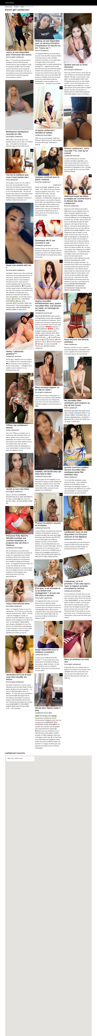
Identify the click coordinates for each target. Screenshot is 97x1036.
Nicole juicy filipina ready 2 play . (48, 709)
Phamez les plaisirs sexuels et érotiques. (48, 524)
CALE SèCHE (9, 3)
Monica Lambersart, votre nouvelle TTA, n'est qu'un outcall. (76, 150)
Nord (22, 6)
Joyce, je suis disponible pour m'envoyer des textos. (19, 53)
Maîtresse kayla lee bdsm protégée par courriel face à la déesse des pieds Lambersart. (77, 199)
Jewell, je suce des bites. (17, 489)
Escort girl (8, 6)
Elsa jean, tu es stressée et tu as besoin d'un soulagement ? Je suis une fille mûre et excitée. (47, 592)
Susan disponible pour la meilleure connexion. (46, 650)
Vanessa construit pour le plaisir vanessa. (47, 178)
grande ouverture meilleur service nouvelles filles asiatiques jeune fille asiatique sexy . (76, 471)
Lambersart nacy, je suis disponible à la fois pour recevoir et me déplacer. (75, 534)
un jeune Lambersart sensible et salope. (44, 131)
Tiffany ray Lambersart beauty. (17, 426)
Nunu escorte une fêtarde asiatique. (76, 340)
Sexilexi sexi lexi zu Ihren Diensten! (75, 65)
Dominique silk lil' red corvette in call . (45, 241)
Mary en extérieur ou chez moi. (76, 660)
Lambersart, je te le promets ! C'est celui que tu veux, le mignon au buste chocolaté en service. (77, 585)
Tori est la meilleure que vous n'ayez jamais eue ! (17, 176)
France (16, 6)
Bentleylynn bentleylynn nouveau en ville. (17, 132)
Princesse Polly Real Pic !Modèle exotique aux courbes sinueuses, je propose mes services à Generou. (17, 540)
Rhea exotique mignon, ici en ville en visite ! (47, 388)
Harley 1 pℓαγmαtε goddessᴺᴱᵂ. (14, 352)
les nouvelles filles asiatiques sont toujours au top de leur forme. (77, 402)
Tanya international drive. (18, 603)
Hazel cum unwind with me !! (18, 266)
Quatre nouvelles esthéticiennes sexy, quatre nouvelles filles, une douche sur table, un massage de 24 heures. (48, 306)
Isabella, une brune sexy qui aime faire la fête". (48, 472)
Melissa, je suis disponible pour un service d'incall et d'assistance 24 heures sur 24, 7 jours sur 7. (48, 44)
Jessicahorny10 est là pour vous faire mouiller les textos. (18, 677)
